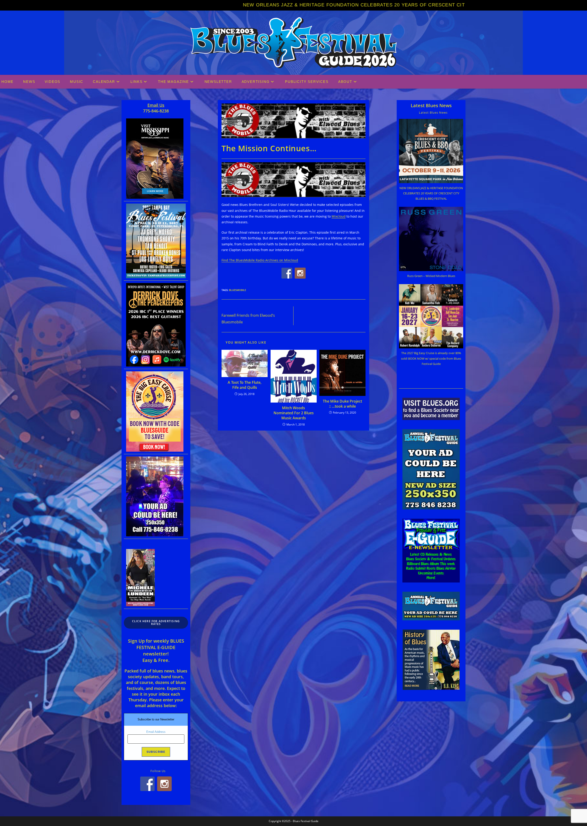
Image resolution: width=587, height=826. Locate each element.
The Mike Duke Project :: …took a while (342, 404)
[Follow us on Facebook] (286, 273)
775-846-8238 (156, 111)
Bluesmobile (237, 290)
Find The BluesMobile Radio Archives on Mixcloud (260, 260)
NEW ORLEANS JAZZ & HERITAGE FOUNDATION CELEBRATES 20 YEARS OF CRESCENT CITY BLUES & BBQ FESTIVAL (269, 4)
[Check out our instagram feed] (300, 273)
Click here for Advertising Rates (156, 622)
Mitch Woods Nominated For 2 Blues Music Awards (294, 413)
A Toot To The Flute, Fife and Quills (244, 385)
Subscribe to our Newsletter (156, 719)
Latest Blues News (431, 105)
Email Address (156, 732)
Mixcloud (339, 216)
